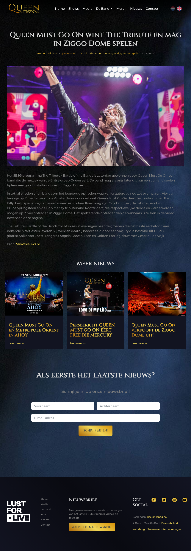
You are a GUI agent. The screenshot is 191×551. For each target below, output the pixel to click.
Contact (45, 524)
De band (46, 509)
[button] (104, 8)
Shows (44, 499)
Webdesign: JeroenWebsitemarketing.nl (157, 529)
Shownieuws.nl (28, 244)
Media (44, 504)
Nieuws (45, 519)
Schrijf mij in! (95, 430)
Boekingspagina (157, 516)
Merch (44, 514)
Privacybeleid (169, 522)
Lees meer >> (16, 343)
